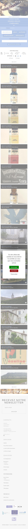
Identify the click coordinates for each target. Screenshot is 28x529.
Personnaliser (14, 274)
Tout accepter (14, 267)
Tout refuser (14, 271)
